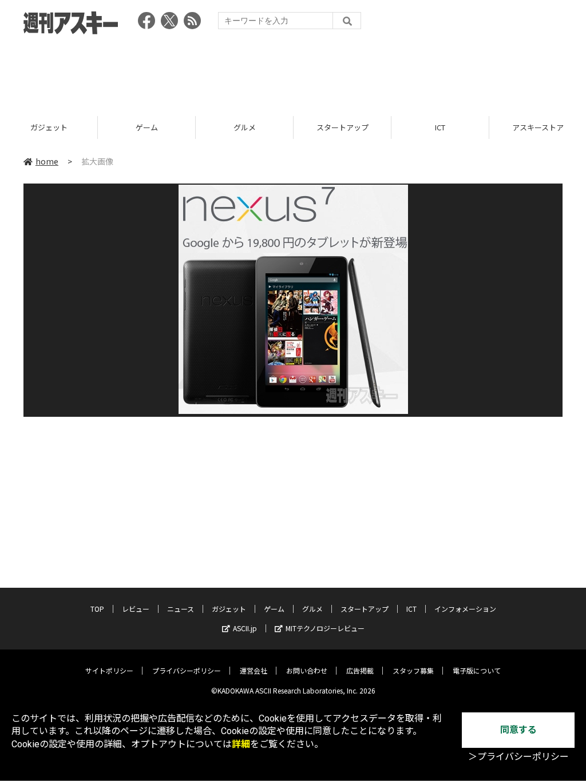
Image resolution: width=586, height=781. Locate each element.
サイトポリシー (109, 670)
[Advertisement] (293, 71)
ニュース (180, 608)
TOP (97, 608)
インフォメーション (465, 608)
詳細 (241, 744)
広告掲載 (360, 670)
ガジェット (49, 127)
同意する (518, 729)
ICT (440, 127)
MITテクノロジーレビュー (325, 628)
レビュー (135, 608)
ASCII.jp (245, 628)
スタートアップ (342, 127)
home (46, 161)
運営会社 (253, 670)
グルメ (244, 127)
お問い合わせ (306, 670)
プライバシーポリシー (186, 670)
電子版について (477, 670)
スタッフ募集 (413, 670)
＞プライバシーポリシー (518, 756)
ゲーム (147, 127)
